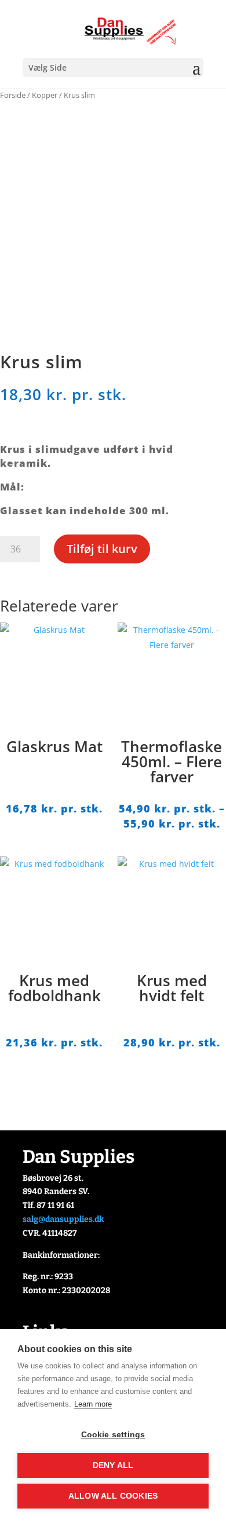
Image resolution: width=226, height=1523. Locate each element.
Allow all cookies (113, 1496)
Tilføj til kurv (102, 549)
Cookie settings (113, 1434)
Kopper (44, 95)
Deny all (113, 1465)
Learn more (93, 1404)
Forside (12, 95)
